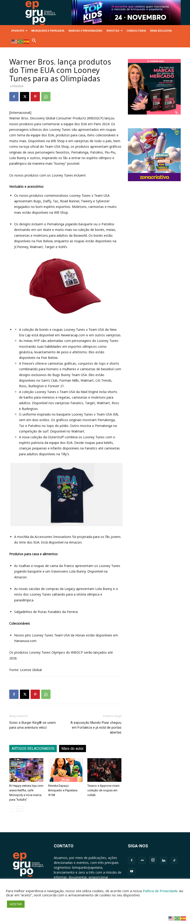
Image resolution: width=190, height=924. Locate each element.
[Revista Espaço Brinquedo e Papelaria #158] (65, 770)
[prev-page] (12, 809)
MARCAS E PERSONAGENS (85, 30)
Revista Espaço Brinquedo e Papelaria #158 (62, 790)
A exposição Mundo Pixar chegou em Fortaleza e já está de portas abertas (95, 727)
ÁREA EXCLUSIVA (161, 30)
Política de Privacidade (160, 890)
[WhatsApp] (46, 96)
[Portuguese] (21, 41)
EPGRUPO (17, 30)
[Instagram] (153, 860)
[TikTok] (174, 860)
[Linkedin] (163, 860)
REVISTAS (113, 30)
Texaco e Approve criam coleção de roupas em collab (103, 790)
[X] (24, 96)
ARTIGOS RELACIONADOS (33, 748)
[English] (15, 41)
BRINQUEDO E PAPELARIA (47, 30)
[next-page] (19, 809)
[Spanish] (27, 41)
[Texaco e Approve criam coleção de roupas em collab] (104, 770)
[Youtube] (131, 871)
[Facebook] (14, 96)
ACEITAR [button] (16, 904)
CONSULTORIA (136, 30)
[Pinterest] (35, 96)
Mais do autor (72, 748)
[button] (34, 41)
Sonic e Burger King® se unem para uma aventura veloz (32, 725)
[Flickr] (142, 860)
